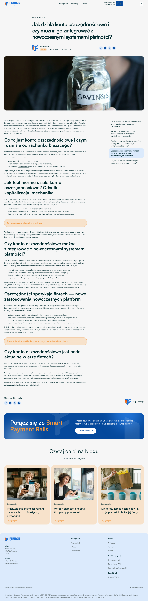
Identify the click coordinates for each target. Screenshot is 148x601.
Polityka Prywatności (136, 587)
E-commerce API (114, 560)
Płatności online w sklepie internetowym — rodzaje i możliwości (38, 341)
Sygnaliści (112, 547)
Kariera (84, 3)
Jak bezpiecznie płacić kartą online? (24, 223)
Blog (34, 17)
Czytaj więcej (12, 521)
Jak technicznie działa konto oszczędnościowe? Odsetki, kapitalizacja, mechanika (123, 133)
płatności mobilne (17, 120)
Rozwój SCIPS (113, 577)
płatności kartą (23, 166)
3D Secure (74, 547)
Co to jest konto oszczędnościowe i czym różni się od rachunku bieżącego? (126, 123)
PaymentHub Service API (117, 568)
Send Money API (114, 564)
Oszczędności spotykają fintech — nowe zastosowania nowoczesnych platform (125, 153)
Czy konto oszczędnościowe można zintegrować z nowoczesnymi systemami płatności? (126, 143)
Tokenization (75, 551)
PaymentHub (75, 543)
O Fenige (111, 543)
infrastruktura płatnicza (13, 133)
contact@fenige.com (11, 563)
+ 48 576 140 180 (11, 561)
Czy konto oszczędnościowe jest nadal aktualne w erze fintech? (124, 161)
